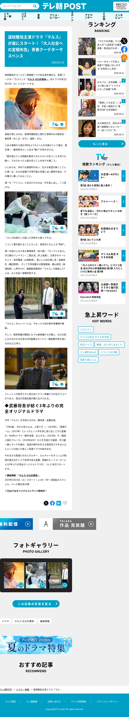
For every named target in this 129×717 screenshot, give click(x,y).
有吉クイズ (86, 344)
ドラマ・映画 (7, 16)
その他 (104, 16)
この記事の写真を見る (35, 604)
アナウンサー (89, 16)
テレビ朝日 (10, 701)
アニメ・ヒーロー (55, 16)
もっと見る (100, 144)
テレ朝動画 (31, 701)
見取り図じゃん (88, 359)
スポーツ (72, 16)
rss (124, 57)
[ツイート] (46, 503)
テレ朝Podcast (88, 352)
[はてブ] (58, 503)
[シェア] (52, 503)
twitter (124, 41)
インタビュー (119, 16)
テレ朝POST (64, 6)
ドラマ (5, 621)
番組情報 (45, 621)
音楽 (38, 16)
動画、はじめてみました (110, 344)
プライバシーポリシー (108, 701)
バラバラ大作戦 (109, 352)
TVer (9, 490)
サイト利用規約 (78, 701)
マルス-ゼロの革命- (37, 79)
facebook (124, 49)
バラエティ (23, 16)
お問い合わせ (54, 701)
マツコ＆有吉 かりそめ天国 (94, 337)
